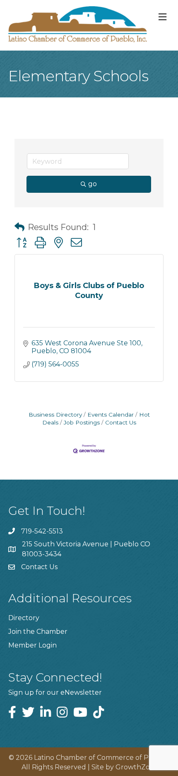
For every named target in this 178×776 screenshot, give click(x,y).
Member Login (32, 645)
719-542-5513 (42, 531)
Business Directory (55, 414)
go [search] (92, 184)
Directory (23, 618)
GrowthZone (137, 767)
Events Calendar (110, 414)
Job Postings (82, 422)
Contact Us (120, 422)
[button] (19, 227)
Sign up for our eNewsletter (55, 692)
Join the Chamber (37, 631)
